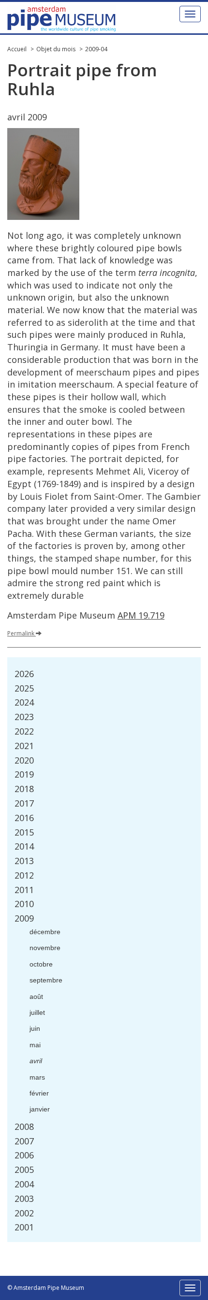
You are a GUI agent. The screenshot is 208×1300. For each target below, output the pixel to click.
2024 (24, 702)
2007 (24, 1141)
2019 (24, 774)
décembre (45, 932)
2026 (24, 673)
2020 (24, 760)
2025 (24, 688)
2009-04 (96, 49)
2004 (24, 1184)
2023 (24, 716)
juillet (37, 1012)
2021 (24, 745)
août (36, 996)
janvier (40, 1109)
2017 (24, 803)
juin (35, 1028)
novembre (45, 948)
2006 (24, 1155)
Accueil (17, 49)
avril (36, 1061)
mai (35, 1045)
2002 (24, 1213)
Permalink (20, 633)
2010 (24, 904)
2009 (24, 918)
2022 (24, 731)
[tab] (104, 674)
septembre (46, 980)
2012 (24, 875)
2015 (24, 832)
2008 (24, 1126)
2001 (24, 1227)
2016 (24, 817)
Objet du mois (55, 49)
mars (37, 1077)
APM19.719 (141, 615)
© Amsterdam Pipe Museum (45, 1288)
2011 (24, 890)
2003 (24, 1198)
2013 (24, 861)
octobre (41, 964)
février (39, 1093)
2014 (24, 846)
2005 (24, 1169)
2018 (24, 788)
